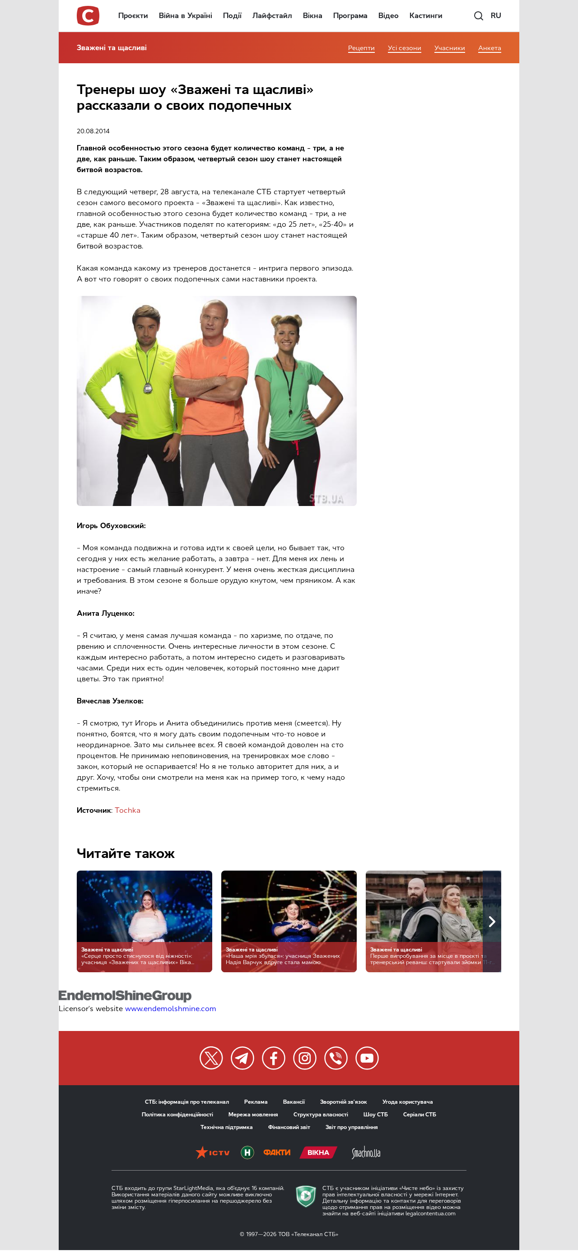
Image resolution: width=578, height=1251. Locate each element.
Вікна (312, 15)
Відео (388, 15)
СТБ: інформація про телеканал (187, 1102)
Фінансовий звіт (289, 1127)
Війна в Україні (185, 15)
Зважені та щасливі (112, 47)
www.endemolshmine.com (170, 1008)
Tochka (127, 810)
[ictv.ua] (212, 1153)
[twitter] (211, 1058)
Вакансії (294, 1102)
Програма (350, 15)
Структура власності (321, 1114)
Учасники (449, 48)
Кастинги (426, 15)
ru (496, 15)
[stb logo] (88, 16)
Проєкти (133, 15)
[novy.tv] (247, 1153)
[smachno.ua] (366, 1153)
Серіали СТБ (419, 1114)
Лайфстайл (272, 15)
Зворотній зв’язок (343, 1102)
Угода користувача (407, 1102)
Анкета (489, 48)
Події (232, 15)
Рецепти (361, 48)
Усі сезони (404, 48)
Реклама (256, 1102)
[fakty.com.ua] (276, 1153)
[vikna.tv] (318, 1153)
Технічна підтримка (226, 1127)
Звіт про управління (352, 1127)
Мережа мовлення (253, 1114)
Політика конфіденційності (177, 1114)
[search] (478, 15)
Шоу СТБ (376, 1114)
